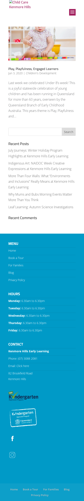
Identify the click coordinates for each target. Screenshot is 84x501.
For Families (15, 265)
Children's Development (41, 73)
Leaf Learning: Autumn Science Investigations (40, 207)
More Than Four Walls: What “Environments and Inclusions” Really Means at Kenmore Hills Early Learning (41, 181)
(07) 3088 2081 (28, 358)
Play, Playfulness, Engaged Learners (33, 69)
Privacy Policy (16, 280)
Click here (23, 366)
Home (12, 250)
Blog (11, 273)
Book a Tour (16, 258)
